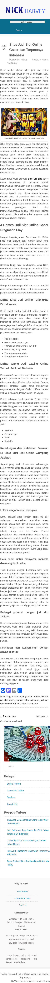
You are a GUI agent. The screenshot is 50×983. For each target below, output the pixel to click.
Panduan (11, 797)
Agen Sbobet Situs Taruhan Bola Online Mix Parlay (28, 863)
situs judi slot (35, 179)
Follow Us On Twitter (23, 898)
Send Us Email (22, 892)
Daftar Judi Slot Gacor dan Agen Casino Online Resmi (26, 842)
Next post (42, 716)
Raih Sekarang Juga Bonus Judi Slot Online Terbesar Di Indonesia (28, 832)
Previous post (8, 716)
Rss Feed (22, 905)
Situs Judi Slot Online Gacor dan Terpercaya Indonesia (28, 853)
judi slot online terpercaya (25, 703)
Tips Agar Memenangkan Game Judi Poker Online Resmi (27, 822)
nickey (24, 59)
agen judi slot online (30, 696)
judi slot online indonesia (27, 700)
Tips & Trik (12, 804)
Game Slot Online (15, 790)
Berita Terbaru (14, 784)
